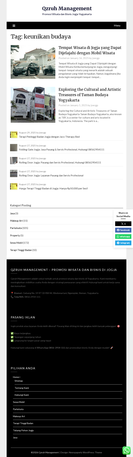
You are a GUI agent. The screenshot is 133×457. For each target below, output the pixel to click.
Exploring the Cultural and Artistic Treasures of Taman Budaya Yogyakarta (90, 94)
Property (15, 235)
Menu (117, 25)
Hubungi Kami (22, 394)
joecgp (96, 58)
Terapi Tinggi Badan (21, 250)
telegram (125, 243)
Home (16, 377)
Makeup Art (16, 220)
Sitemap (19, 380)
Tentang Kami (22, 387)
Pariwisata (16, 227)
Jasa (12, 213)
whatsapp (125, 236)
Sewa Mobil (16, 242)
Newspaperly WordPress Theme (85, 452)
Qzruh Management (67, 8)
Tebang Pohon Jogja (23, 430)
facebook (125, 230)
